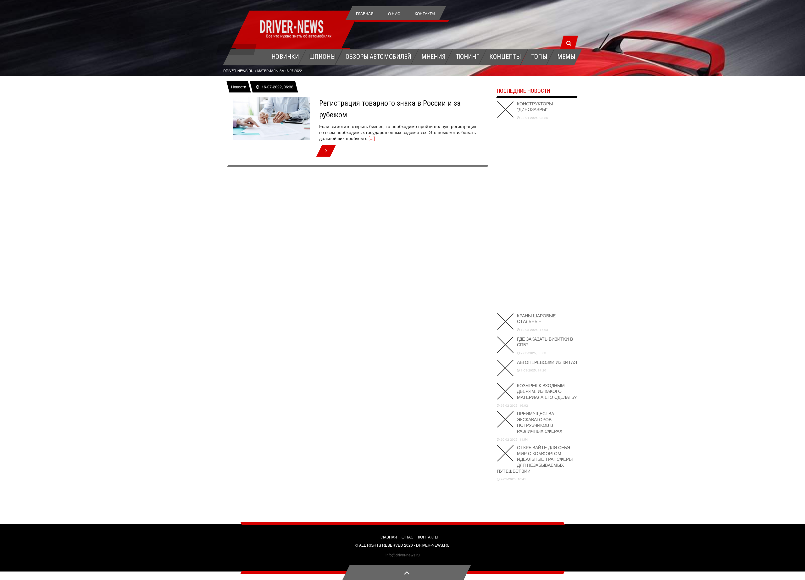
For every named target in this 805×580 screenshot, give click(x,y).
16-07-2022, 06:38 (277, 86)
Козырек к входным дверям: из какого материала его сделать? (547, 391)
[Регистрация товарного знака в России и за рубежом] (271, 118)
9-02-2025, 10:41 (513, 479)
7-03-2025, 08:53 (533, 353)
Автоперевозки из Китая (547, 362)
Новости (238, 86)
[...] (372, 138)
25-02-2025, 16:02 (514, 405)
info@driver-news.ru (403, 554)
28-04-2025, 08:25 (534, 117)
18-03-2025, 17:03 (534, 329)
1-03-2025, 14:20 (533, 370)
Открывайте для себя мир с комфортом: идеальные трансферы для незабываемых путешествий (535, 459)
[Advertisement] (537, 215)
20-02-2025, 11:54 (514, 439)
